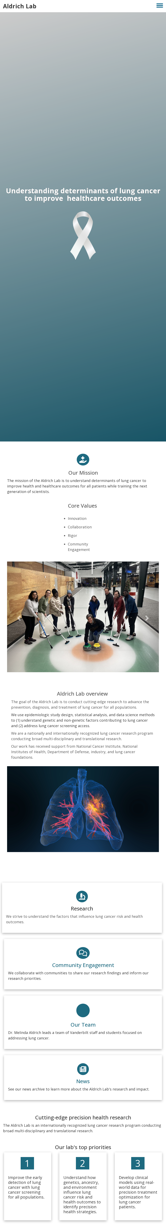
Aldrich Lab (20, 6)
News (83, 1080)
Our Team (83, 1023)
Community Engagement (83, 964)
